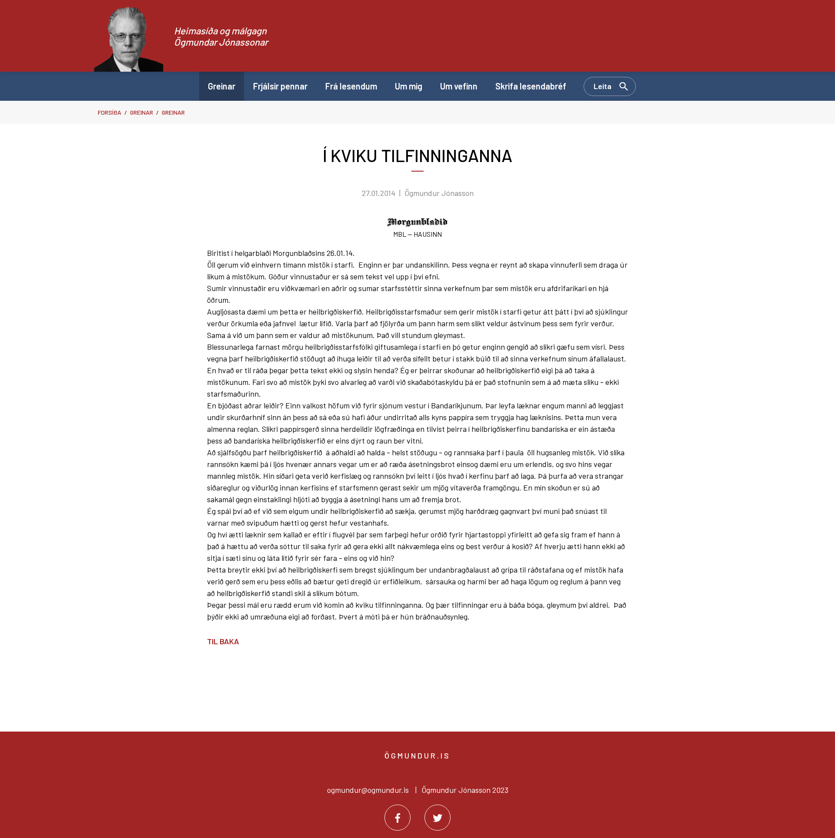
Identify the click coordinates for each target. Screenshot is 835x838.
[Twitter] (437, 818)
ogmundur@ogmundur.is (368, 790)
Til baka (223, 641)
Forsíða (109, 112)
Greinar (141, 112)
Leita (602, 86)
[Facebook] (397, 818)
